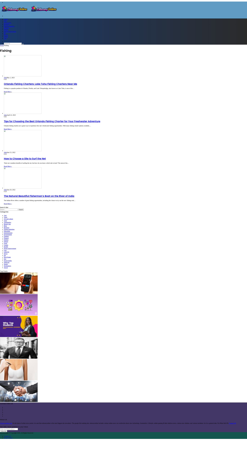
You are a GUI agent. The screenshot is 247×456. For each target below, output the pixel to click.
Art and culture (8, 219)
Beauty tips (7, 224)
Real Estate (7, 257)
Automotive (7, 23)
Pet (5, 33)
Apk (5, 21)
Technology (7, 266)
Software (6, 262)
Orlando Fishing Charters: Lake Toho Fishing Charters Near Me (40, 84)
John (5, 77)
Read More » (8, 91)
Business (6, 24)
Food (5, 243)
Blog (5, 226)
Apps (5, 217)
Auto (5, 220)
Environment (8, 234)
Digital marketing (9, 26)
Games (6, 245)
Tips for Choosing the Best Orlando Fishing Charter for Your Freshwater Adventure (52, 121)
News (5, 254)
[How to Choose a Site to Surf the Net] (22, 151)
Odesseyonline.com (6, 423)
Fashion (6, 28)
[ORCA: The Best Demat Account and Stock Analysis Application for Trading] (19, 293)
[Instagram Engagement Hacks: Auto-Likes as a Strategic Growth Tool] (19, 315)
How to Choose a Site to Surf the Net (25, 158)
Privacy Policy (8, 438)
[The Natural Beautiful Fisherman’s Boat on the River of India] (22, 188)
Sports (6, 35)
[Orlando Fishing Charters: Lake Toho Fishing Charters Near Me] (22, 76)
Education (7, 231)
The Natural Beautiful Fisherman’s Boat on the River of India (39, 196)
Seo (5, 259)
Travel (6, 36)
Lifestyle (6, 252)
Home (6, 19)
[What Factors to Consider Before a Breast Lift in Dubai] (19, 380)
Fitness (6, 30)
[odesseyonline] (29, 13)
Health (6, 247)
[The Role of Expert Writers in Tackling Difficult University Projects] (19, 336)
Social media (8, 260)
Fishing (6, 240)
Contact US (232, 423)
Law (5, 38)
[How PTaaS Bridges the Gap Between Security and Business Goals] (19, 401)
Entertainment (8, 233)
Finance (6, 238)
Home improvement (10, 31)
